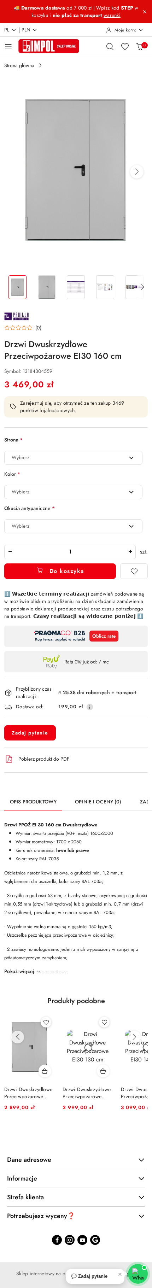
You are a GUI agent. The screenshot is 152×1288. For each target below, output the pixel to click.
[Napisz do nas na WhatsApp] (138, 1274)
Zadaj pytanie (30, 732)
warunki (112, 15)
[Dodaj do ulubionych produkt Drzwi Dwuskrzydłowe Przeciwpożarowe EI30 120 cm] (46, 1022)
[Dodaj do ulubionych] (134, 571)
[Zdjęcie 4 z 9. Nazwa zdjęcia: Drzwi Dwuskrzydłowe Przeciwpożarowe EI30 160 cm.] (105, 287)
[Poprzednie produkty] (17, 1037)
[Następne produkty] (134, 1037)
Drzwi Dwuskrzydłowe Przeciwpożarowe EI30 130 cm (87, 1093)
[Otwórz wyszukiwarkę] (110, 46)
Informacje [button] (22, 1178)
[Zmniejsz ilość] (10, 552)
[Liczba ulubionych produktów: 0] (125, 46)
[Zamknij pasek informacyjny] (144, 11)
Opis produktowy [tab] (33, 801)
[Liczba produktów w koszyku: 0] (140, 46)
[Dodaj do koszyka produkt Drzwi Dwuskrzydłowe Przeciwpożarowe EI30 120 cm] (45, 1071)
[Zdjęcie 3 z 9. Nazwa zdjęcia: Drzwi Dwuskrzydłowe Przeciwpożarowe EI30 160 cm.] (76, 287)
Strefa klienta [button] (25, 1197)
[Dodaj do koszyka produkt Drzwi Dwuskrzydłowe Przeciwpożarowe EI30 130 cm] (103, 1071)
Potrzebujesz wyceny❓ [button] (41, 1215)
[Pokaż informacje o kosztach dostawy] (90, 707)
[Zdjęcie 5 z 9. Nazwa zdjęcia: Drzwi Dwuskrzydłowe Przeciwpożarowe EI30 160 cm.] (134, 287)
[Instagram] (70, 1240)
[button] (137, 172)
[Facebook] (57, 1240)
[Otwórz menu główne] (8, 46)
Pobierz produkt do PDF (43, 758)
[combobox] (73, 458)
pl (7, 29)
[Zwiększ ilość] (130, 552)
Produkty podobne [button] (76, 1001)
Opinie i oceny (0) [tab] (98, 801)
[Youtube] (82, 1240)
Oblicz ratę (104, 636)
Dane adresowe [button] (29, 1159)
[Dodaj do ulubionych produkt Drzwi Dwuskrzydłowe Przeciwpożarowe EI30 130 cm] (104, 1022)
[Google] (95, 1240)
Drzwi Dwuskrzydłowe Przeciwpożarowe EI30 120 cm (28, 1093)
